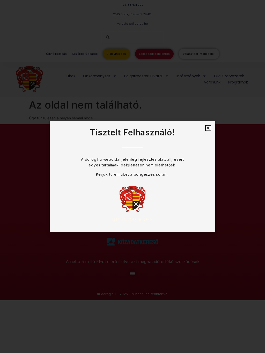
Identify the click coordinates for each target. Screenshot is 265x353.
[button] (208, 128)
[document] (132, 176)
